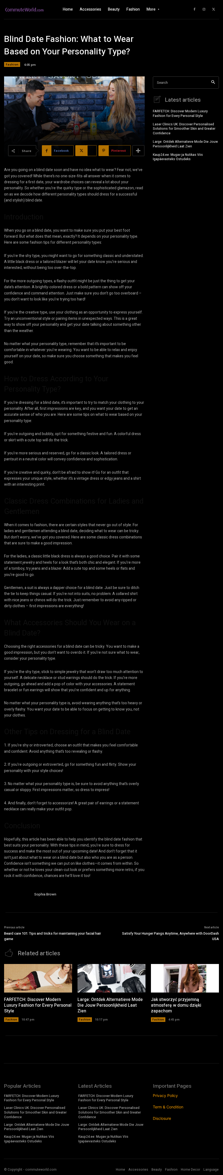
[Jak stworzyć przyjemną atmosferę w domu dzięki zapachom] (185, 978)
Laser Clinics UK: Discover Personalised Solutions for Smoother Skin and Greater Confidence (184, 129)
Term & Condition (168, 1107)
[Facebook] (194, 9)
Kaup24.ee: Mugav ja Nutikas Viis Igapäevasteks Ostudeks (178, 157)
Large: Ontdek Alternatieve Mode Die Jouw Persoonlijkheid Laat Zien (185, 144)
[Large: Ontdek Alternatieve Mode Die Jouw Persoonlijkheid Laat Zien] (111, 978)
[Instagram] (204, 9)
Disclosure (162, 1118)
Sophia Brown (45, 894)
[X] (213, 9)
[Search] (213, 82)
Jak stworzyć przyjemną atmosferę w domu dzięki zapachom (176, 1005)
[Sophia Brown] (17, 895)
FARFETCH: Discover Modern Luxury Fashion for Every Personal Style (180, 113)
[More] (138, 150)
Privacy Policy (165, 1095)
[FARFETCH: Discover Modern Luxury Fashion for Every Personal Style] (38, 978)
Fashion (12, 64)
